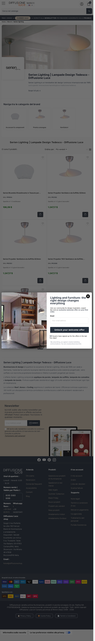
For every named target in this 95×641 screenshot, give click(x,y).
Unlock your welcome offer (69, 330)
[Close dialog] (88, 296)
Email (52, 316)
